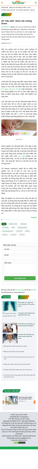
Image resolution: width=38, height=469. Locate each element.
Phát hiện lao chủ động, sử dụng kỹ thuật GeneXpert (26, 324)
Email (6, 255)
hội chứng (5, 227)
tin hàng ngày (20, 289)
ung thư (12, 89)
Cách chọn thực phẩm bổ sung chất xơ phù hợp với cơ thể (16, 398)
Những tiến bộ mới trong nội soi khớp (15, 346)
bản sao (5, 234)
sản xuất (21, 156)
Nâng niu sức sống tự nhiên (17, 7)
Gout (28, 7)
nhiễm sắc (23, 224)
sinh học (22, 234)
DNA (13, 227)
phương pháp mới (8, 231)
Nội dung (7, 263)
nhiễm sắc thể (13, 224)
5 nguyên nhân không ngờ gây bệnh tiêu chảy (26, 314)
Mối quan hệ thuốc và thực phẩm (14, 351)
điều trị (27, 231)
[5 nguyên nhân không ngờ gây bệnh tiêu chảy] (10, 317)
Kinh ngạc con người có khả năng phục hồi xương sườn (26, 304)
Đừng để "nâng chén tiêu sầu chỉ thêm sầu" (17, 364)
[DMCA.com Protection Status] (19, 442)
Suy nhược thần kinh (22, 10)
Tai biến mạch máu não (8, 10)
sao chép (13, 234)
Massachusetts (22, 227)
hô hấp (18, 89)
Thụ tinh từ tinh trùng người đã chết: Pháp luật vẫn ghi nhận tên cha (19, 376)
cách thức (19, 231)
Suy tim (32, 10)
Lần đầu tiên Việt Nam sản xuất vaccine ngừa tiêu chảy (26, 336)
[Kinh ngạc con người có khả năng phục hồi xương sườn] (10, 306)
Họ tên (6, 249)
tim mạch (4, 89)
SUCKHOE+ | (5, 27)
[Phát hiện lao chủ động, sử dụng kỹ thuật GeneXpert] (10, 328)
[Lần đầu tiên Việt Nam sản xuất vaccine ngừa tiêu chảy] (10, 338)
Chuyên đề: (4, 7)
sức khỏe (33, 289)
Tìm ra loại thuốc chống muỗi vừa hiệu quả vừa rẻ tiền (19, 358)
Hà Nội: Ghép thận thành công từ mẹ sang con (18, 369)
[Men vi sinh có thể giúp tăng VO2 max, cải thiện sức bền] (31, 402)
